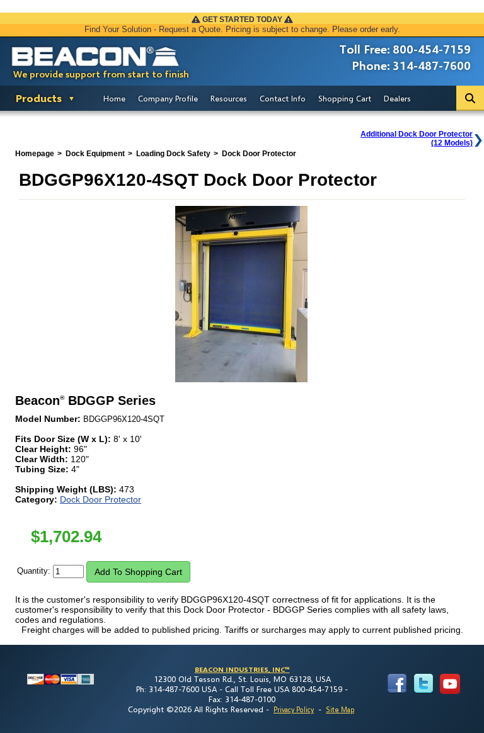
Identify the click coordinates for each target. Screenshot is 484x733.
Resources (228, 98)
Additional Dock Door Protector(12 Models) (416, 138)
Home (114, 98)
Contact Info (283, 98)
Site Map (340, 709)
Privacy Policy (294, 709)
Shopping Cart (344, 98)
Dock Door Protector (100, 499)
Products (39, 98)
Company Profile (168, 98)
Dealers (397, 98)
